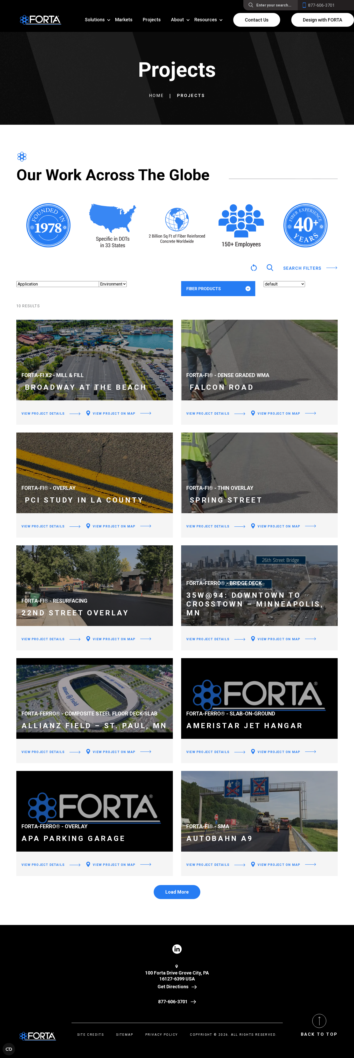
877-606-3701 (173, 1001)
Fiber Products (203, 288)
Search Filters (302, 268)
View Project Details (43, 413)
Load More (177, 892)
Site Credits (90, 1034)
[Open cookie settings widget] (9, 1049)
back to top (319, 1034)
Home (156, 95)
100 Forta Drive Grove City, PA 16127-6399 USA (177, 976)
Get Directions (173, 986)
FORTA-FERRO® (209, 305)
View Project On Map (113, 413)
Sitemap (124, 1034)
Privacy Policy (161, 1034)
